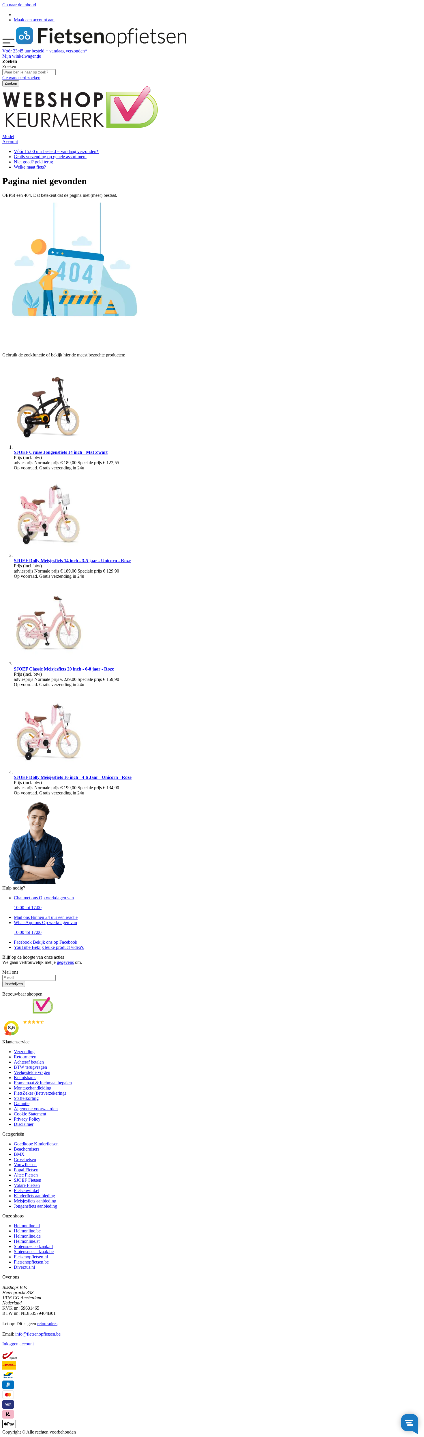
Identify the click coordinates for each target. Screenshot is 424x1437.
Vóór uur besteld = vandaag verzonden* (44, 50)
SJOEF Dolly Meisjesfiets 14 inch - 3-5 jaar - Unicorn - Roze (72, 560)
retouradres (47, 1323)
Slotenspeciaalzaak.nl (33, 1246)
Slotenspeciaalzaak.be (34, 1251)
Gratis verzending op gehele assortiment (50, 156)
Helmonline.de (27, 1236)
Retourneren (25, 1056)
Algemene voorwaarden (36, 1108)
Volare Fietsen (27, 1185)
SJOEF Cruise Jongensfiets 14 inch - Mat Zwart (61, 452)
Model (8, 136)
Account (10, 141)
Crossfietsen (25, 1159)
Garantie (21, 1103)
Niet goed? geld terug (33, 161)
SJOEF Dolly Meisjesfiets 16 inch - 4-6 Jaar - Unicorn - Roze (73, 777)
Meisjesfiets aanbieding (35, 1200)
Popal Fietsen (26, 1169)
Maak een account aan (34, 19)
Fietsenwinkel (26, 1190)
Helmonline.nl (27, 1225)
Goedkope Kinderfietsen (36, 1143)
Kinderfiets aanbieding (34, 1195)
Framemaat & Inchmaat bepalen (43, 1082)
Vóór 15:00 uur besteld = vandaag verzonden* (56, 151)
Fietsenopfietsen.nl (31, 1256)
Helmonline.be (27, 1230)
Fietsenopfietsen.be (31, 1262)
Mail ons (46, 917)
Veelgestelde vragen (32, 1072)
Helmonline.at (27, 1241)
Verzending (24, 1051)
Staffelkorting (26, 1098)
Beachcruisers (26, 1149)
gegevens (65, 962)
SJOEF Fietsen (27, 1180)
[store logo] (101, 45)
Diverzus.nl (24, 1267)
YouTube (49, 947)
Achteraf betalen (29, 1062)
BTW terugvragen (30, 1067)
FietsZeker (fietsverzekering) (40, 1093)
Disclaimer (23, 1124)
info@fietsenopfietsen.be (38, 1334)
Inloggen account (18, 1343)
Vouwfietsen (25, 1164)
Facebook (45, 942)
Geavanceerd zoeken (21, 77)
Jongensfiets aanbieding (35, 1206)
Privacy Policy (27, 1119)
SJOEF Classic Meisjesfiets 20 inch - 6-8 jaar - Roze (64, 668)
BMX (19, 1154)
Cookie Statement (30, 1113)
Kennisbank (25, 1077)
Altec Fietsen (26, 1174)
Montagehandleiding (32, 1087)
